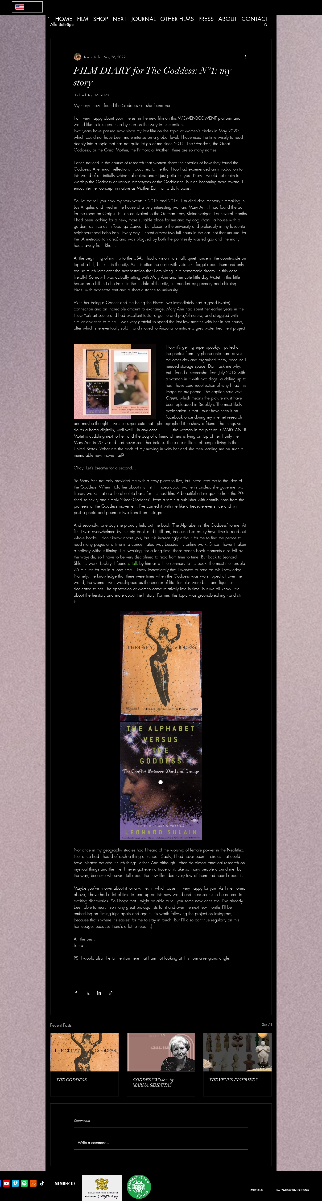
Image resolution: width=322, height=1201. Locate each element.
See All (267, 1024)
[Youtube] (6, 1183)
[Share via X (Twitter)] (87, 993)
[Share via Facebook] (76, 993)
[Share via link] (110, 993)
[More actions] (245, 57)
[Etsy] (33, 1183)
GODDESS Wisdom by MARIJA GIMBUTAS (153, 1082)
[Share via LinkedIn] (99, 993)
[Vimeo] (15, 1183)
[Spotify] (24, 1183)
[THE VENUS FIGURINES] (237, 1052)
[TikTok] (42, 1183)
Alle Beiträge (62, 24)
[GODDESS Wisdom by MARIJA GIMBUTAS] (161, 1052)
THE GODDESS (71, 1080)
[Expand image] (161, 666)
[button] (266, 24)
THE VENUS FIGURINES (233, 1080)
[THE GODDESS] (84, 1052)
